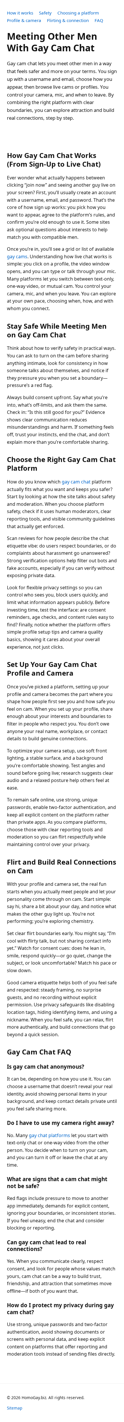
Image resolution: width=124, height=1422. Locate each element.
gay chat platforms (49, 1135)
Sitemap (14, 1408)
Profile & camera (24, 20)
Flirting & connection (68, 20)
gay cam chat (76, 482)
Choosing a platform (78, 13)
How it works (20, 13)
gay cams (17, 256)
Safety (45, 13)
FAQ (99, 20)
